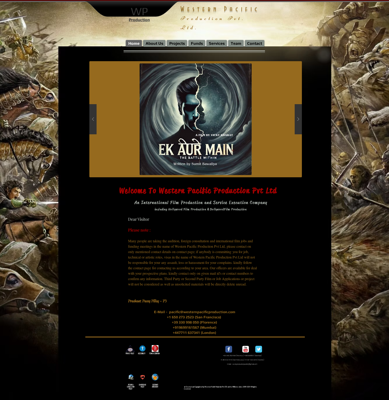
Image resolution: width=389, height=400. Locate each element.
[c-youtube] (245, 349)
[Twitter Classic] (258, 349)
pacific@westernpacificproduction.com (202, 312)
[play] (287, 65)
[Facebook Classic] (228, 349)
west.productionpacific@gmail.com (245, 364)
